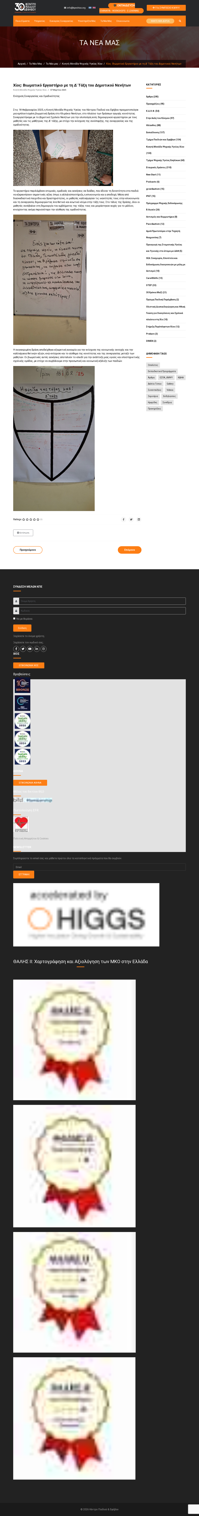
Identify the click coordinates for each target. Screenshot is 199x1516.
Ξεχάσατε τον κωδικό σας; (28, 642)
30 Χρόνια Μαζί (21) (156, 292)
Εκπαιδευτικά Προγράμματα (162, 371)
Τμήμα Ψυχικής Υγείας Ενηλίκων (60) (165, 160)
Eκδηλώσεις (169, 396)
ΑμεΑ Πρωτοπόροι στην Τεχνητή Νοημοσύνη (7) (163, 234)
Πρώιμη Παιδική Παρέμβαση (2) (162, 299)
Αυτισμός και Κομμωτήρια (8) (161, 217)
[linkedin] (37, 649)
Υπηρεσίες (39, 21)
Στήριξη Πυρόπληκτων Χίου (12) (163, 326)
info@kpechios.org (76, 8)
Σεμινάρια (153, 396)
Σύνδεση (22, 628)
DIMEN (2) (151, 341)
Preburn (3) (152, 334)
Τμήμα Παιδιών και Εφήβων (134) (163, 139)
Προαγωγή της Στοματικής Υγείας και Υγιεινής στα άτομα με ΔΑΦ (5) (164, 247)
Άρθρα (151, 377)
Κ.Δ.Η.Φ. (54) (152, 111)
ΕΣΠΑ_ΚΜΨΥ (166, 377)
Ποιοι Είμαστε (23, 21)
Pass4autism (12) (155, 224)
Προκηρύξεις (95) (155, 104)
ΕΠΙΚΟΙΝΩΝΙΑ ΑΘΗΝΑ (30, 782)
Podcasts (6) (153, 182)
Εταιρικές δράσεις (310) (158, 167)
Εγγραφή (23, 874)
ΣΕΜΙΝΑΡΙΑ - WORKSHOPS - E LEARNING (119, 8)
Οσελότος (153, 365)
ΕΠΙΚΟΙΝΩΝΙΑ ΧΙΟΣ (29, 665)
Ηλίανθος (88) (153, 125)
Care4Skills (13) (154, 278)
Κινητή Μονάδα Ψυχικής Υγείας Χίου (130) (165, 149)
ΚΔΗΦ (181, 377)
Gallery (170, 384)
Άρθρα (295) (152, 96)
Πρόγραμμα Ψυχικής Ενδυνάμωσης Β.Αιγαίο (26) (164, 206)
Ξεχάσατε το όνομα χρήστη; (28, 636)
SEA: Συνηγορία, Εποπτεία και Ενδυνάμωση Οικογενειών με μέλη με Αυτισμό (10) (165, 264)
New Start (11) (153, 174)
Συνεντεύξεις (154, 390)
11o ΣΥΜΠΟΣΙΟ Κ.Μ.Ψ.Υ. (167, 7)
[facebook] (16, 649)
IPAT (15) (150, 196)
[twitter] (23, 649)
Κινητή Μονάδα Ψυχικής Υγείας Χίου (30, 90)
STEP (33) (151, 285)
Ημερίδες (152, 402)
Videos (170, 390)
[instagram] (43, 649)
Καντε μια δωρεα (160, 21)
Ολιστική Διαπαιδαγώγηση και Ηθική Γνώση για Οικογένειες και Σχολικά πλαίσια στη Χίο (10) (165, 313)
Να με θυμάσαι (24, 618)
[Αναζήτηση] (180, 21)
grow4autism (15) (155, 189)
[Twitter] (131, 519)
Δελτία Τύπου (155, 384)
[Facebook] (123, 519)
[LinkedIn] (138, 519)
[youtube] (30, 649)
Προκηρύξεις (154, 408)
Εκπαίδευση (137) (155, 132)
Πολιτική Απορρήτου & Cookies (31, 838)
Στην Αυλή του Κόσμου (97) (160, 118)
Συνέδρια (167, 402)
